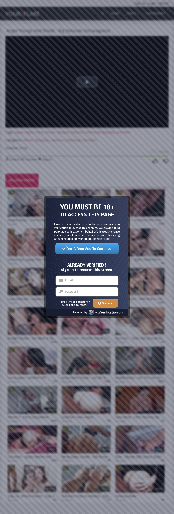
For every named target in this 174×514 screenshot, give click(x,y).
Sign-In (107, 303)
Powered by (80, 312)
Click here (68, 305)
